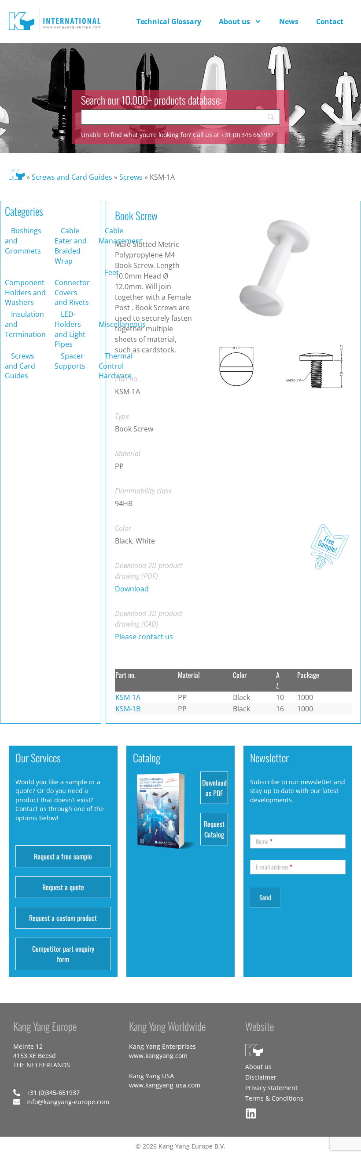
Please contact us (144, 636)
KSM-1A (127, 697)
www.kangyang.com (158, 1055)
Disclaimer (260, 1077)
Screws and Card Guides (72, 177)
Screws (131, 177)
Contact (329, 21)
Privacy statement (271, 1088)
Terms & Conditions (274, 1098)
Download (132, 589)
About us (234, 21)
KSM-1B (127, 709)
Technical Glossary (168, 21)
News (288, 21)
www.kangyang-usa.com (164, 1085)
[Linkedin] (251, 1113)
